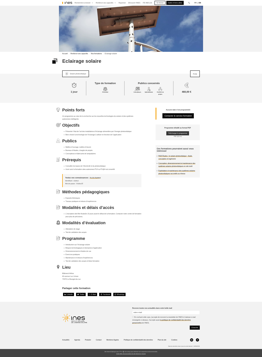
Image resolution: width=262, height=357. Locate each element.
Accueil (65, 53)
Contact (99, 340)
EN (200, 3)
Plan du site (162, 340)
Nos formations (96, 53)
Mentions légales (112, 340)
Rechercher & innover (82, 3)
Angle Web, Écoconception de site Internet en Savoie (131, 354)
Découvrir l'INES (134, 3)
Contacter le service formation (178, 116)
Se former (160, 3)
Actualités (65, 340)
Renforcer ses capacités (104, 3)
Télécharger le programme (177, 133)
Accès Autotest (95, 178)
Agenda (77, 340)
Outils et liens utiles (175, 3)
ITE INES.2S (147, 3)
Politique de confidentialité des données (138, 340)
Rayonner (122, 3)
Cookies (174, 340)
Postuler (88, 340)
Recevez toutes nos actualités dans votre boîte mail (152, 308)
